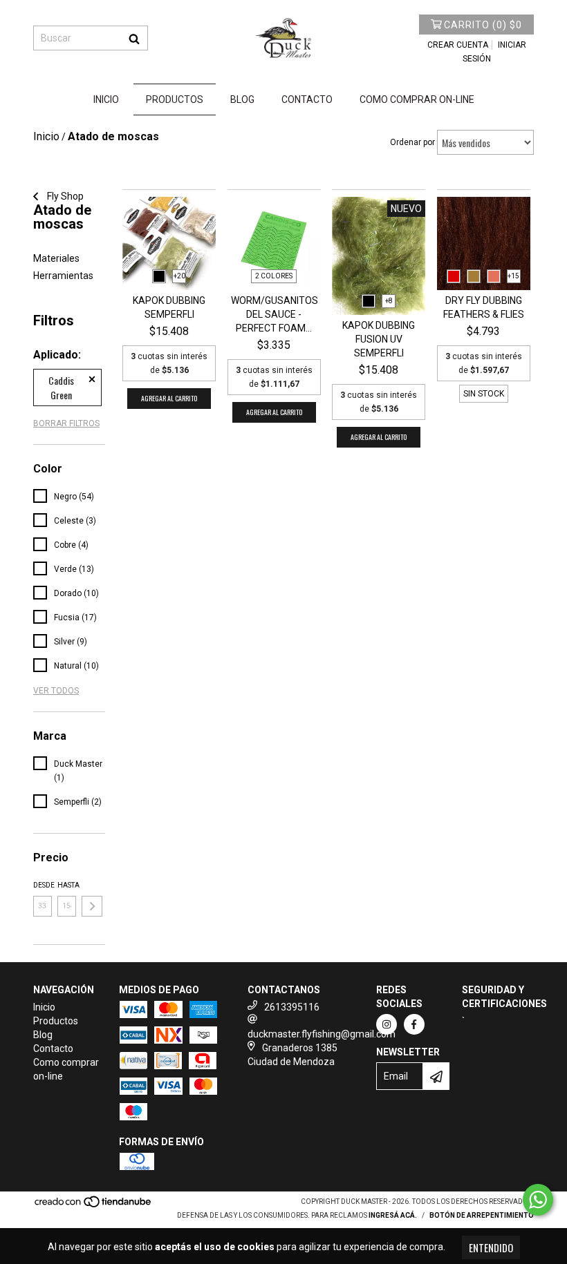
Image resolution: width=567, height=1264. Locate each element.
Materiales (56, 258)
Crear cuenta (457, 45)
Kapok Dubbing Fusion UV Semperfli (378, 339)
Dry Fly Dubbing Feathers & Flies (483, 307)
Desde (42, 885)
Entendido (491, 1247)
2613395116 (291, 1007)
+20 (179, 276)
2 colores (273, 276)
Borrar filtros (66, 423)
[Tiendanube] (93, 1205)
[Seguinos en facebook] (414, 1024)
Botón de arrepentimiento (481, 1215)
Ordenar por (412, 142)
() (483, 24)
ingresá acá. (393, 1215)
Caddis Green (61, 387)
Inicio (106, 99)
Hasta (66, 885)
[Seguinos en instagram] (386, 1024)
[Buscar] (134, 38)
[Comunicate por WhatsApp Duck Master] (538, 1200)
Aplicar (92, 906)
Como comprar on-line (417, 99)
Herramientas (63, 275)
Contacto (307, 99)
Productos (174, 99)
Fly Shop (64, 196)
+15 (513, 276)
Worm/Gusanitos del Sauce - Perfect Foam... (274, 314)
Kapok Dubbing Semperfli (169, 307)
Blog (242, 99)
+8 (389, 301)
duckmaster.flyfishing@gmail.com (322, 1034)
